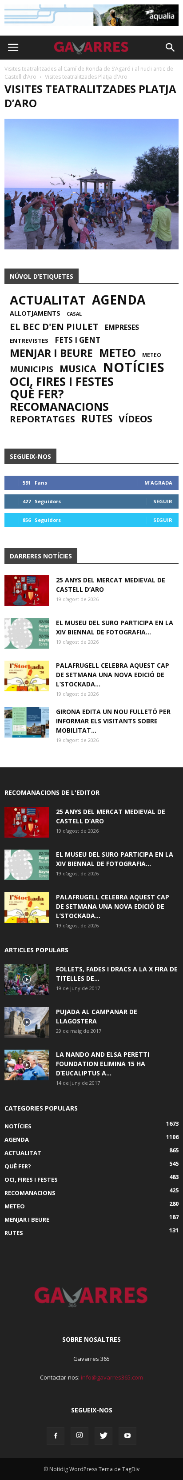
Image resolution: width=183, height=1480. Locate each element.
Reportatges (42, 419)
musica (78, 369)
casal (74, 314)
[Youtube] (127, 1436)
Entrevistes (29, 341)
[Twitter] (103, 1436)
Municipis (31, 369)
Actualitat (48, 300)
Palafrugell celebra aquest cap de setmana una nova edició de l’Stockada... (112, 674)
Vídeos (135, 419)
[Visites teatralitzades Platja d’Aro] (91, 247)
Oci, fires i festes (62, 381)
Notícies (133, 367)
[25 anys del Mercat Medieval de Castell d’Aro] (26, 590)
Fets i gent (77, 340)
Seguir (162, 501)
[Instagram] (79, 1436)
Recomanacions (59, 406)
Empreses (122, 327)
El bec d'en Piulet (54, 326)
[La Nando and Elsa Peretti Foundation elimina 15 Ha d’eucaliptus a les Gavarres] (26, 1065)
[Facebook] (55, 1436)
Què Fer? (37, 394)
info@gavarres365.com (112, 1377)
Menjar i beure (51, 353)
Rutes (96, 419)
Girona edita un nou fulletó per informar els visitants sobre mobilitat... (113, 720)
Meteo (117, 353)
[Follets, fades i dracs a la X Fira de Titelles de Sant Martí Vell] (26, 979)
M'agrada (158, 482)
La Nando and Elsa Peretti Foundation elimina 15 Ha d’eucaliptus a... (102, 1063)
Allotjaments (35, 313)
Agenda (118, 300)
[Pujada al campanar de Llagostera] (26, 1022)
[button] (170, 48)
